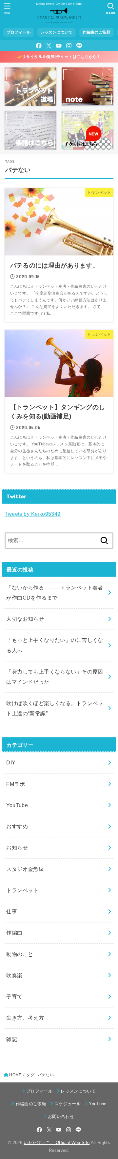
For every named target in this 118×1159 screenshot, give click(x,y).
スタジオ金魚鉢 (25, 869)
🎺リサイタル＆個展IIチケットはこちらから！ (59, 56)
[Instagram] (69, 46)
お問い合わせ (61, 1116)
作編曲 (14, 932)
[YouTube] (59, 46)
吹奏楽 (14, 975)
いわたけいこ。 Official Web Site (56, 1142)
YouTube (17, 805)
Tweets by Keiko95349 (32, 514)
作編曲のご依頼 (97, 32)
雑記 (11, 1039)
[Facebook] (39, 46)
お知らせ (17, 847)
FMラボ (15, 784)
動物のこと (19, 954)
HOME (15, 1075)
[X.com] (49, 46)
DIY (10, 762)
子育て (14, 996)
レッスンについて (56, 32)
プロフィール (19, 32)
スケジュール (67, 1103)
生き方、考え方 (25, 1018)
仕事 (11, 911)
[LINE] (79, 46)
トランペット (22, 890)
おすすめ (17, 826)
